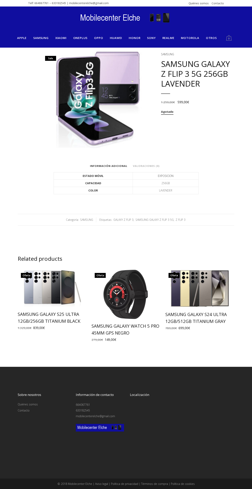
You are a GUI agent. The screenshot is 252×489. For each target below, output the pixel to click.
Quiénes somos (199, 3)
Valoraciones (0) (146, 166)
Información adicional (108, 166)
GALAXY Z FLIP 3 (123, 220)
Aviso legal (101, 484)
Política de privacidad (124, 484)
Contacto (218, 3)
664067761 (83, 405)
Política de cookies (183, 484)
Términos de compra (154, 484)
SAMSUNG (167, 54)
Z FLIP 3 (180, 220)
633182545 (83, 410)
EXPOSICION (165, 176)
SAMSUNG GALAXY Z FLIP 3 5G (154, 220)
